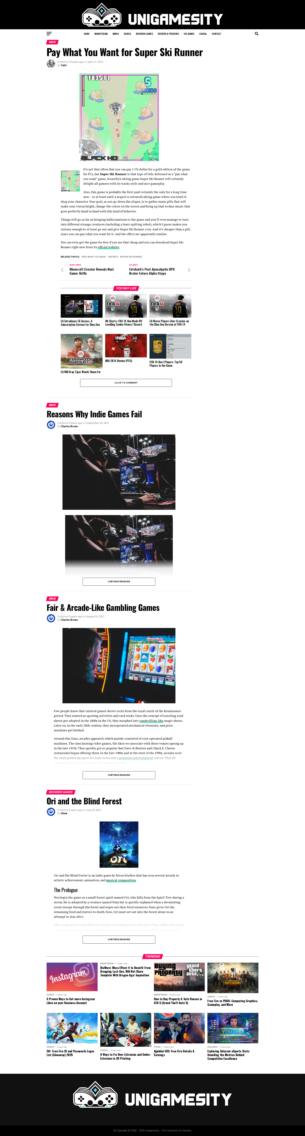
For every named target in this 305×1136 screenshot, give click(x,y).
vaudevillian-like (151, 721)
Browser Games (144, 33)
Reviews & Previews (168, 33)
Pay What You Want (94, 257)
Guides (127, 33)
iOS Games (189, 33)
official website (108, 247)
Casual (203, 33)
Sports (114, 257)
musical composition (121, 880)
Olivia (64, 813)
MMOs (116, 33)
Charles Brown (69, 426)
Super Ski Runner (131, 257)
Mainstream (101, 33)
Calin (64, 65)
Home (86, 33)
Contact (216, 33)
